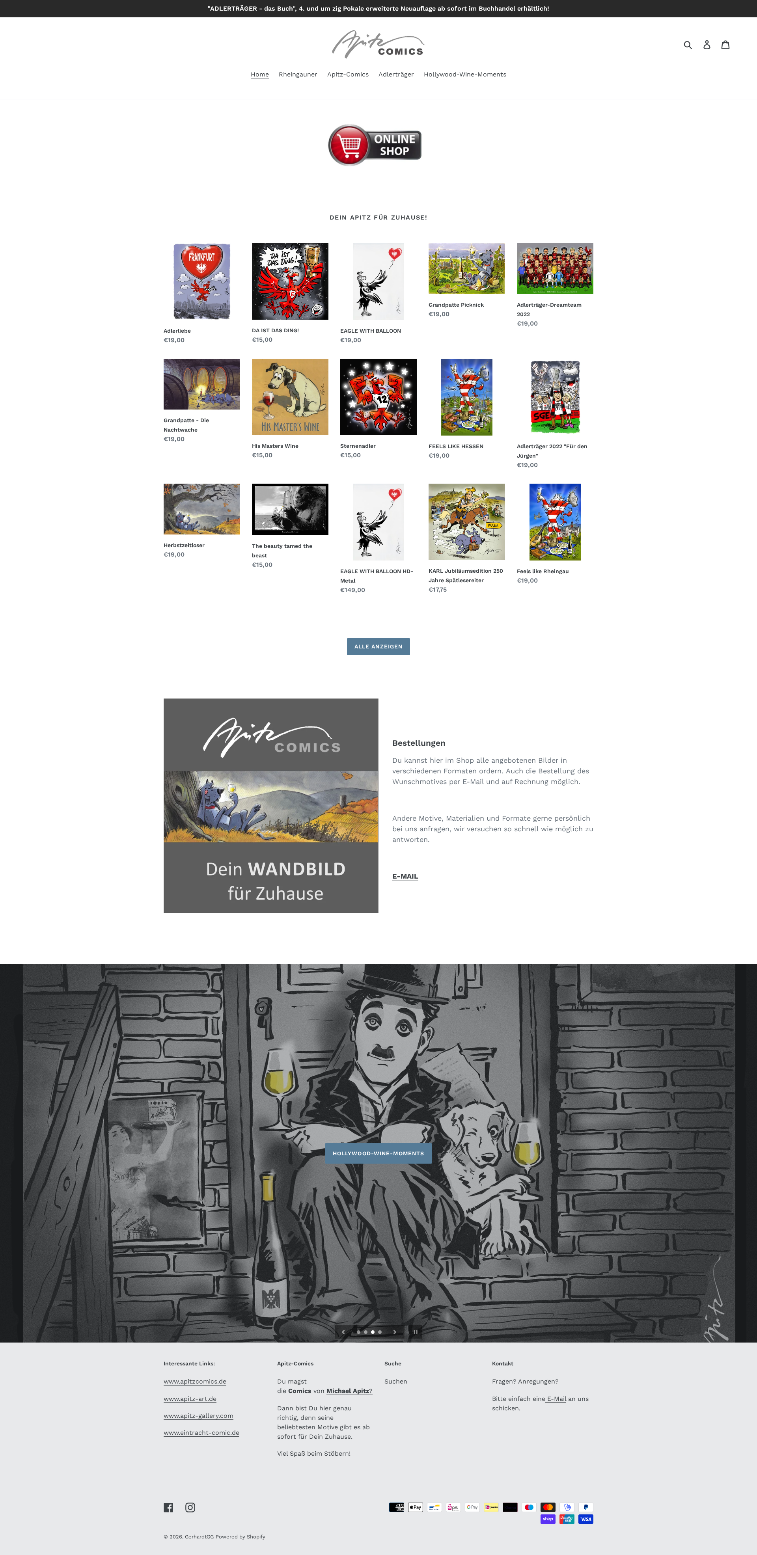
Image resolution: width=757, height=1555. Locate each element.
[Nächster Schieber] (395, 1332)
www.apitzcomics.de (195, 1381)
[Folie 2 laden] (366, 1332)
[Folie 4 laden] (380, 1332)
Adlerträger (378, 1153)
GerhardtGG (199, 1537)
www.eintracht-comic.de (201, 1432)
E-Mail (555, 1398)
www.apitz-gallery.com (198, 1415)
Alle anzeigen (378, 646)
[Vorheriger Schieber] (343, 1332)
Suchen (395, 1381)
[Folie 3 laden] (373, 1332)
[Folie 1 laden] (359, 1332)
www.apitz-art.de (190, 1398)
